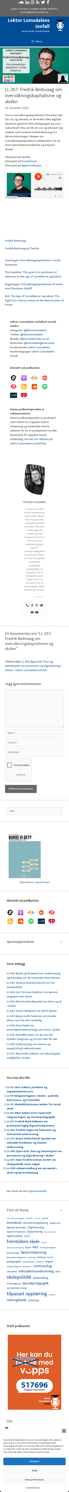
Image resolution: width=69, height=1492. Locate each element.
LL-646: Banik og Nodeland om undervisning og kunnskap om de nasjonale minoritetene (33, 975)
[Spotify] (46, 386)
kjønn (28, 1247)
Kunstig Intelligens (48, 1247)
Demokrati (14, 1222)
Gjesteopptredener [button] (20, 942)
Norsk (50, 1257)
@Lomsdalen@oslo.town (39, 343)
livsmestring (13, 1253)
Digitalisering (36, 1227)
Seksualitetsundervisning (36, 1271)
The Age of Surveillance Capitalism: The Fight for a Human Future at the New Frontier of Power (34, 300)
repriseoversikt (37, 1191)
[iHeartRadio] (25, 395)
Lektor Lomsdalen (39, 347)
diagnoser (55, 1223)
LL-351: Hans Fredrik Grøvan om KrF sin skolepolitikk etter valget (31, 1162)
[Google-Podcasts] (36, 378)
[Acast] (15, 378)
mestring (31, 1257)
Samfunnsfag (42, 1266)
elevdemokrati (50, 1232)
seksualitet (12, 1271)
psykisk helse (28, 1262)
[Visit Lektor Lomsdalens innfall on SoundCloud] (21, 3)
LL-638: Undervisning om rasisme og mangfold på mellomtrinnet (29, 1046)
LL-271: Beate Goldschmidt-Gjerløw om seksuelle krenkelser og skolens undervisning (31, 1142)
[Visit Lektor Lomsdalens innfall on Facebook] (48, 3)
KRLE (36, 1247)
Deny (34, 1470)
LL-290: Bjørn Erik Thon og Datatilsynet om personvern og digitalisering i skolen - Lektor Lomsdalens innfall (33, 666)
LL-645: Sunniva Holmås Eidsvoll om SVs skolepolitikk (31, 985)
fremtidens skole (23, 1241)
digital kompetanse (16, 1232)
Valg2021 (52, 1294)
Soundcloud (28, 161)
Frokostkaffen (32, 568)
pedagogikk (14, 1262)
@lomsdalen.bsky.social (34, 339)
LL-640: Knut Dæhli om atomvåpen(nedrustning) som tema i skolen (33, 1027)
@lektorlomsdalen (35, 330)
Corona (37, 1218)
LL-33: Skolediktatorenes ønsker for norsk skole (34, 1106)
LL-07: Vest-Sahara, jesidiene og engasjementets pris (27, 1089)
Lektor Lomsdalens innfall (29, 23)
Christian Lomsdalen (29, 9)
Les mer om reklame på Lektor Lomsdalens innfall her (31, 441)
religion (49, 1262)
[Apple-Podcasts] (25, 378)
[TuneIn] (15, 395)
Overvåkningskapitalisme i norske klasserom (33, 262)
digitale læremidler (16, 1227)
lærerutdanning (34, 1252)
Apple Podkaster (31, 165)
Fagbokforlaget (42, 882)
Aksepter (34, 1461)
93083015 (52, 9)
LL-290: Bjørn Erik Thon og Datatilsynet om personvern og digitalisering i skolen (34, 1153)
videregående (17, 1300)
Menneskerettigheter (16, 1257)
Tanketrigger (34, 565)
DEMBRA (45, 1218)
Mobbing (41, 1257)
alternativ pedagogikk (15, 1218)
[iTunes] (15, 386)
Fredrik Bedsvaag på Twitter (22, 248)
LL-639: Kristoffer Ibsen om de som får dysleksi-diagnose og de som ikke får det (32, 1037)
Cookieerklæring (33, 1487)
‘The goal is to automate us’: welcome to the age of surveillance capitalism (33, 274)
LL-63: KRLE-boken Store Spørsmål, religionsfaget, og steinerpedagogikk (31, 1115)
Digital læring (35, 1232)
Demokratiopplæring (35, 1223)
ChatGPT (29, 1218)
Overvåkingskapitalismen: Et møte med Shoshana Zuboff (34, 286)
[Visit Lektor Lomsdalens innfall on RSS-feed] (37, 3)
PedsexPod (31, 572)
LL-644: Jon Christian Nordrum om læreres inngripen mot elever (32, 994)
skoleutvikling (40, 1278)
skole (57, 1271)
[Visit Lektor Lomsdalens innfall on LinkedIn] (27, 3)
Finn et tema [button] (17, 1210)
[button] (64, 1431)
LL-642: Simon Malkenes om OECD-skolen (32, 1011)
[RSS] (25, 386)
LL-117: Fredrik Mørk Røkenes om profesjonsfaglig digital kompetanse (30, 1123)
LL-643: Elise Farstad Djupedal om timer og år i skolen (34, 1003)
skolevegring (14, 1284)
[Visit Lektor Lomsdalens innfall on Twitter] (43, 3)
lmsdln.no (38, 597)
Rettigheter (27, 1266)
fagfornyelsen (15, 1236)
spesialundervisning (17, 1288)
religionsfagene (14, 1266)
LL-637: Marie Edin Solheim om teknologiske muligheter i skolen (33, 1055)
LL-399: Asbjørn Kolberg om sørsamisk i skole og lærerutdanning (32, 1170)
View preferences (34, 1480)
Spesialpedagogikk (35, 1283)
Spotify (25, 157)
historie (44, 1242)
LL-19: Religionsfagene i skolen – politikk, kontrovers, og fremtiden (33, 1098)
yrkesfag (33, 1300)
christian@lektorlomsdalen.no (34, 12)
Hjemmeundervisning (15, 1247)
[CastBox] (46, 378)
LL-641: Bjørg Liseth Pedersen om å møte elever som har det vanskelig (31, 1018)
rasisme (39, 1261)
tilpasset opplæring (27, 1294)
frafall (27, 1236)
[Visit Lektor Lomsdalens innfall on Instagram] (32, 3)
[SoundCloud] (36, 386)
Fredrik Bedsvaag (15, 240)
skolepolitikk (19, 1277)
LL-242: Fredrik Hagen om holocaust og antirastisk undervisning (31, 1132)
